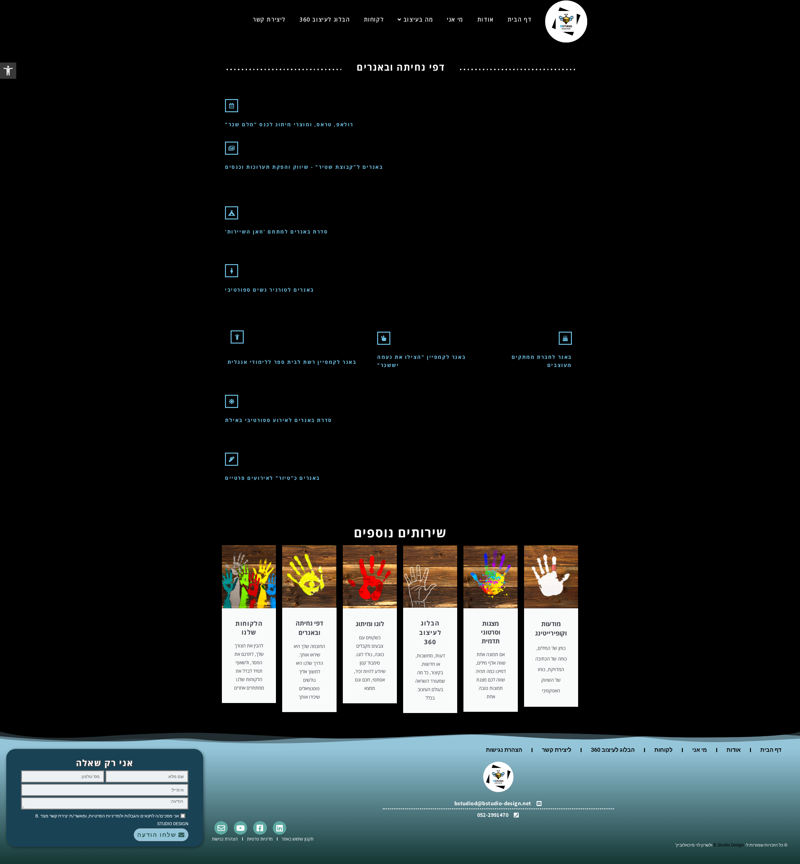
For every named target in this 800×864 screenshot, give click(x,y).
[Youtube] (240, 828)
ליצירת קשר (556, 749)
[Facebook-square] (260, 828)
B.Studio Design (728, 844)
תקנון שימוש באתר (297, 839)
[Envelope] (221, 828)
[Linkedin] (279, 828)
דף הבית (770, 749)
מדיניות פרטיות (259, 839)
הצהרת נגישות (504, 749)
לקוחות (663, 749)
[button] (8, 71)
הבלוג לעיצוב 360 (613, 749)
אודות (734, 749)
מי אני (699, 749)
